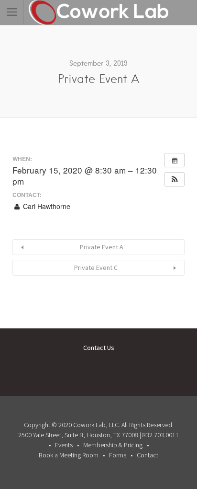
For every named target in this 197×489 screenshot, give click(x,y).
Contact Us (98, 347)
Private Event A (101, 247)
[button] (174, 179)
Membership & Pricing (112, 445)
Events (64, 445)
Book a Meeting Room (68, 455)
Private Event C (96, 267)
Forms (117, 455)
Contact (147, 455)
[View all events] (174, 160)
